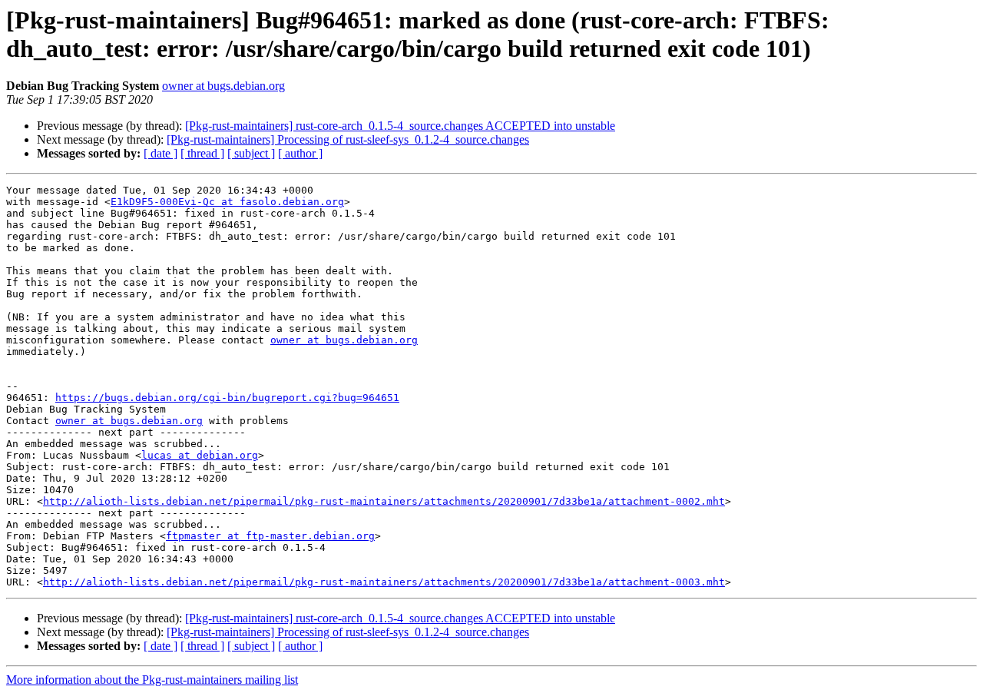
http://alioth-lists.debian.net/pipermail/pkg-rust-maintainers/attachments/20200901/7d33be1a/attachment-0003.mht (384, 582)
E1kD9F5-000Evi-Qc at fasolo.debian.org (227, 201)
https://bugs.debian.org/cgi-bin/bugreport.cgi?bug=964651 (227, 397)
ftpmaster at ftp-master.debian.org (270, 536)
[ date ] (160, 153)
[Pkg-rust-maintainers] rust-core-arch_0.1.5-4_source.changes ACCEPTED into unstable (400, 125)
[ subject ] (251, 153)
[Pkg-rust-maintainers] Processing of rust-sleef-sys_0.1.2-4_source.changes (348, 139)
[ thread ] (202, 153)
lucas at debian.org (199, 455)
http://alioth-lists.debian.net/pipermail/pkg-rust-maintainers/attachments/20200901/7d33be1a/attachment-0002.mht (384, 501)
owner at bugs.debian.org (223, 85)
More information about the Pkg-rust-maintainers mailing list (152, 679)
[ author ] (300, 153)
